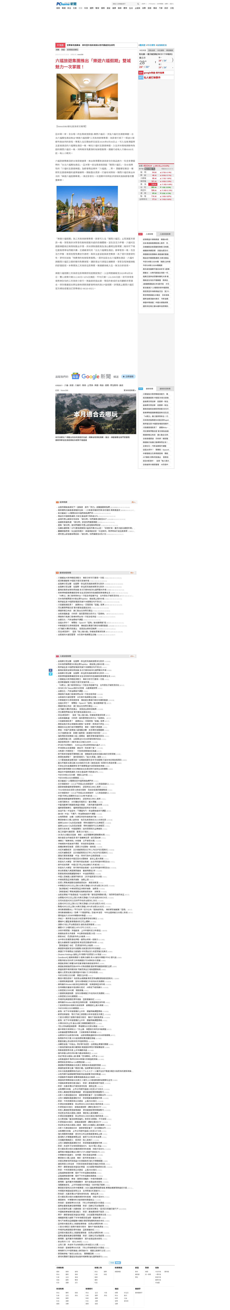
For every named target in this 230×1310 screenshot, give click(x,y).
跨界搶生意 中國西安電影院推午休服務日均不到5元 (163, 424)
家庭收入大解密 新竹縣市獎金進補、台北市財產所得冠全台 (84, 862)
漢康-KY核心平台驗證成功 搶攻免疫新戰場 (76, 925)
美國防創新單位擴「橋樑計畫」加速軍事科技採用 (79, 1068)
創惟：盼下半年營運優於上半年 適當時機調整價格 (80, 1011)
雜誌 (155, 8)
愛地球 (126, 1301)
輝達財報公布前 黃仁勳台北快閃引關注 (159, 435)
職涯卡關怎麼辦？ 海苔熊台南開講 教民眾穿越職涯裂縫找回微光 (85, 978)
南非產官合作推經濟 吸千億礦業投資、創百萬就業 (79, 838)
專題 (64, 8)
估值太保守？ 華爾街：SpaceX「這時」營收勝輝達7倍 (165, 450)
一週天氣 (158, 1274)
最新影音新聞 (165, 389)
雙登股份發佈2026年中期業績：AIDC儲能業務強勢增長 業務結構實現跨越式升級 (92, 1188)
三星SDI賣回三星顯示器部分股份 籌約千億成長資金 (80, 1017)
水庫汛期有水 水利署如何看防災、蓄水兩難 (77, 802)
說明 (166, 4)
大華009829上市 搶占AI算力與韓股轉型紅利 (76, 1023)
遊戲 (107, 385)
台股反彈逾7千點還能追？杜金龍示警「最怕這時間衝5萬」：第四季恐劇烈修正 (91, 895)
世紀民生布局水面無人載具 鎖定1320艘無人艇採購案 (81, 1125)
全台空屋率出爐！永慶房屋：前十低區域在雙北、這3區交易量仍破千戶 (88, 1209)
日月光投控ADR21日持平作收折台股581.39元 (77, 901)
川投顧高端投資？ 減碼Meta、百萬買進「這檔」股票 (165, 427)
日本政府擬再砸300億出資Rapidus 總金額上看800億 (164, 420)
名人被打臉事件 (152, 77)
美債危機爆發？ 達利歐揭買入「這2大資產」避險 (79, 757)
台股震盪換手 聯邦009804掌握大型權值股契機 (78, 1059)
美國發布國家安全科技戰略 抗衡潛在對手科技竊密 (79, 948)
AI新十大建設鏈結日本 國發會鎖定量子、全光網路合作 (82, 1095)
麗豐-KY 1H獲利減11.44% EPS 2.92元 (74, 928)
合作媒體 (160, 4)
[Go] (138, 4)
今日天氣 (142, 50)
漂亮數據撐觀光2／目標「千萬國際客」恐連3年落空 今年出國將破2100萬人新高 (93, 913)
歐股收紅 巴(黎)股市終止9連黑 (71, 936)
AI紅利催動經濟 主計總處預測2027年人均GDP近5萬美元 (83, 850)
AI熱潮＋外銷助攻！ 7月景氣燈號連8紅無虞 (77, 751)
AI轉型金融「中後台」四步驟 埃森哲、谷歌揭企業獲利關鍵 (83, 1044)
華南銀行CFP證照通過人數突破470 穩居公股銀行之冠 (81, 1251)
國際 (91, 8)
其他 (76, 1295)
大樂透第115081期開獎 (68, 996)
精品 (102, 385)
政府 (166, 8)
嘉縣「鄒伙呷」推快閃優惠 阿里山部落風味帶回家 (79, 525)
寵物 (76, 1272)
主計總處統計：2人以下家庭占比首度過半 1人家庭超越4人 (83, 784)
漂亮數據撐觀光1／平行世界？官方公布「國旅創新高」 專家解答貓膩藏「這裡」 (92, 910)
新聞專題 (118, 1268)
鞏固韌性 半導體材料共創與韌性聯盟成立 (76, 1200)
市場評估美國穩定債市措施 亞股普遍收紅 (76, 999)
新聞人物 (98, 1268)
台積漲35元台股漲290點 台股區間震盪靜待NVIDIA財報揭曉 (84, 1035)
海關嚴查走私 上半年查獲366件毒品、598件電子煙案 (81, 1185)
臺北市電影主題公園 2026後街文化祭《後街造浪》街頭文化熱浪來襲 (87, 763)
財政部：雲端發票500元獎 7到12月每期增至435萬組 (81, 1203)
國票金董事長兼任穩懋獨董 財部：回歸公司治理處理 (81, 1206)
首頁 (58, 8)
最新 (57, 1272)
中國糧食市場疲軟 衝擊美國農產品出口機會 (76, 1077)
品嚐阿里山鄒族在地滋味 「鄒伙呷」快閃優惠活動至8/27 (82, 519)
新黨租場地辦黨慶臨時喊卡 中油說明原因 (76, 874)
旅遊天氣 (158, 1277)
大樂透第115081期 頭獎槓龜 (70, 990)
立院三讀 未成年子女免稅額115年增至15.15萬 (78, 1245)
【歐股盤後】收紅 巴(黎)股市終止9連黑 (75, 945)
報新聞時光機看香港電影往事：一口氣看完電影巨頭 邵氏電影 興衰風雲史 (89, 510)
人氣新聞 (146, 234)
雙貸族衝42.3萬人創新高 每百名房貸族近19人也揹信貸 (82, 820)
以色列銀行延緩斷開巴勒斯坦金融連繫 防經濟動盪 (79, 1074)
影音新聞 (60, 1289)
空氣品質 (151, 50)
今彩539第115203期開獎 (68, 1008)
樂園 (96, 385)
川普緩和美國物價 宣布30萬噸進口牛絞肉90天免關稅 (81, 981)
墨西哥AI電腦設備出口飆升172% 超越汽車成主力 (79, 1152)
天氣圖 (157, 1283)
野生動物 (114, 385)
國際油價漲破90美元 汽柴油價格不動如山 (160, 299)
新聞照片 (89, 1289)
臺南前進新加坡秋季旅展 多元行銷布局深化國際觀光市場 (165, 409)
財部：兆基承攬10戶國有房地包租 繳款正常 (77, 1086)
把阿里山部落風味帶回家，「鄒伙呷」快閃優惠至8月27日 (82, 534)
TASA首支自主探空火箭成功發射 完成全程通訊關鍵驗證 (82, 790)
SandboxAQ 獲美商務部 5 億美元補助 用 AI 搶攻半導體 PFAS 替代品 (87, 957)
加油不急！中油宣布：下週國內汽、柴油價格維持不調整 (82, 811)
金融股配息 (161, 45)
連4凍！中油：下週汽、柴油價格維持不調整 (76, 814)
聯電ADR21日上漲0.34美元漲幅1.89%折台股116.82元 (81, 907)
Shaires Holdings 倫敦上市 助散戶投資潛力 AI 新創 (79, 954)
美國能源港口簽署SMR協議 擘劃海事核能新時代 (78, 963)
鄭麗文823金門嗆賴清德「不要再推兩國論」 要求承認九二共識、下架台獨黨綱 (100, 45)
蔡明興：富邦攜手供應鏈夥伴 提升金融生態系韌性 (80, 1182)
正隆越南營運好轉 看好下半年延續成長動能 (77, 1173)
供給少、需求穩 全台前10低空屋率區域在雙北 (77, 919)
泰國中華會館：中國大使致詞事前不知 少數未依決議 (164, 302)
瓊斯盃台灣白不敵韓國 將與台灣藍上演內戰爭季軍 (163, 280)
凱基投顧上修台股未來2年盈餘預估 (73, 1041)
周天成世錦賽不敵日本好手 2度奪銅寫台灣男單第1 (163, 269)
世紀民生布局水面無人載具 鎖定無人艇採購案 (78, 1113)
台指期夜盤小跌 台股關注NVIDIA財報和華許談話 (79, 739)
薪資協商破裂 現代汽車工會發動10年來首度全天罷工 (81, 1014)
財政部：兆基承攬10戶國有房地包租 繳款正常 (78, 1194)
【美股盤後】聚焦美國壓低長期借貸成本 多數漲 (79, 892)
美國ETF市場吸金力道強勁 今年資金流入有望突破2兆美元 (82, 951)
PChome (152, 4)
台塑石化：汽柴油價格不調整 (154, 446)
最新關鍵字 (138, 1293)
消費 (144, 8)
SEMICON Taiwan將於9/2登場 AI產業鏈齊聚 (77, 688)
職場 (97, 8)
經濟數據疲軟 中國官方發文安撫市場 (157, 398)
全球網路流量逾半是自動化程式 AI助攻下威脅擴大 (80, 987)
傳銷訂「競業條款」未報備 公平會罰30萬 (76, 841)
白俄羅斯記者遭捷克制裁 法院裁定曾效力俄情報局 (163, 247)
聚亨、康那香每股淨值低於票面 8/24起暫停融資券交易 (82, 1167)
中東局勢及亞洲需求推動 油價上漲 (73, 880)
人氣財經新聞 (165, 234)
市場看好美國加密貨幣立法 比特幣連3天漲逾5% (79, 1191)
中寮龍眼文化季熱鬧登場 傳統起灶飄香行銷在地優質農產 (166, 453)
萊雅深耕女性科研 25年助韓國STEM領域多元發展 (79, 960)
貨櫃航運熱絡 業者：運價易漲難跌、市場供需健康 (80, 1179)
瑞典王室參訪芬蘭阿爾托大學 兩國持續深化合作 (162, 277)
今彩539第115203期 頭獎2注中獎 (73, 975)
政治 (69, 8)
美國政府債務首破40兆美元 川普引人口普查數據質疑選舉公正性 (85, 1080)
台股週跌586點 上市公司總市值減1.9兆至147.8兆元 (80, 1089)
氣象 (157, 1268)
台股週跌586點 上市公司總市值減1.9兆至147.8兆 (79, 1131)
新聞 (57, 50)
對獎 (147, 1268)
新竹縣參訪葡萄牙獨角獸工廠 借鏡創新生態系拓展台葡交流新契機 (86, 754)
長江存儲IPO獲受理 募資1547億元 (73, 832)
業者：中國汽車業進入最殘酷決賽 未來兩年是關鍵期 (81, 730)
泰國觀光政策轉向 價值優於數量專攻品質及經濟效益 (164, 254)
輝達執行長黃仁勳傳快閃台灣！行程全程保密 (161, 442)
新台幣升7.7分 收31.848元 (70, 1242)
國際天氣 (158, 1280)
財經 (80, 8)
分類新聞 (60, 1268)
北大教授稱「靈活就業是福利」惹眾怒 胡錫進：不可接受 (82, 1119)
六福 (66, 385)
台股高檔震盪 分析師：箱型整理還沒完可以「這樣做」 (165, 439)
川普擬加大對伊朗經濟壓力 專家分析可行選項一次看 (164, 394)
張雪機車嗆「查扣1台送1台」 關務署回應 (76, 1254)
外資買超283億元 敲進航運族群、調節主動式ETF (79, 1107)
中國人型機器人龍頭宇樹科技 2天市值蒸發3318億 (80, 877)
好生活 (126, 1293)
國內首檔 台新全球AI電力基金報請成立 (74, 1053)
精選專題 (118, 1272)
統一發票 (148, 1274)
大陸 (172, 8)
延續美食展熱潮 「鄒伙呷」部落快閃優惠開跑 (77, 522)
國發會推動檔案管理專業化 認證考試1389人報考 (79, 787)
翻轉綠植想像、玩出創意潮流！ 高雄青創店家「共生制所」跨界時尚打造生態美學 (92, 531)
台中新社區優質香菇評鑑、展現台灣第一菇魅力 (78, 939)
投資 (116, 1298)
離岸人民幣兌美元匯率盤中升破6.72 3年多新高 (78, 972)
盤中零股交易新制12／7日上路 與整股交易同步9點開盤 (82, 1029)
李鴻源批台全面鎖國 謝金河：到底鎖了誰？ (77, 748)
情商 (76, 1274)
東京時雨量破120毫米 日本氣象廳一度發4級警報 (163, 295)
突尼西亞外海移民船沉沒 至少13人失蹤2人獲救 (162, 291)
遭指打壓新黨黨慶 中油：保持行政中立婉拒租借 (79, 856)
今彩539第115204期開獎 (152, 265)
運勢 (103, 8)
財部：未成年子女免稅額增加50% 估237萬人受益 (79, 1146)
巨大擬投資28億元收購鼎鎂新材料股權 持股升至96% (81, 1149)
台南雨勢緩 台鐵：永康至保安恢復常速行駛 (77, 817)
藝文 (125, 1295)
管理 (116, 1301)
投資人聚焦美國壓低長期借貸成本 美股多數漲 (78, 883)
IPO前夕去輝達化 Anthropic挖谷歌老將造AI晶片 (79, 745)
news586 (80, 54)
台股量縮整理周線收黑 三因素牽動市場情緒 (77, 1032)
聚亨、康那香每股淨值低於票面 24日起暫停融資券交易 (82, 1215)
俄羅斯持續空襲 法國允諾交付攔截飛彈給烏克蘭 (162, 251)
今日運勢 (150, 45)
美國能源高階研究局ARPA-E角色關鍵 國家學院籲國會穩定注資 (85, 966)
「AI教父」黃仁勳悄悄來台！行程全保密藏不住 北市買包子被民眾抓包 (88, 596)
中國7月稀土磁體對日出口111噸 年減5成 (75, 796)
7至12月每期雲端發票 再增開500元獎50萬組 (77, 1026)
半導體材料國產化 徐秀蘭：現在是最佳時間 (77, 1155)
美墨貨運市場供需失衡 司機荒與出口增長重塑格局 (79, 969)
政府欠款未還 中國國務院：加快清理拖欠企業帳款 (80, 829)
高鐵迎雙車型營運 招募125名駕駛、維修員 (77, 847)
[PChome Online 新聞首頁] (86, 3)
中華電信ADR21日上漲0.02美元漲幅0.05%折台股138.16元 (83, 886)
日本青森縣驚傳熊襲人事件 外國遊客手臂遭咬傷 (162, 243)
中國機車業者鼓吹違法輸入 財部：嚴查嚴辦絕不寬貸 (81, 1083)
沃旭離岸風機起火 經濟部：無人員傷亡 (75, 1140)
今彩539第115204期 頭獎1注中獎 (156, 262)
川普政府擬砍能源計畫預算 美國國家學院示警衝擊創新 (81, 1047)
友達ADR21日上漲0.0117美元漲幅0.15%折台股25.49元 (81, 904)
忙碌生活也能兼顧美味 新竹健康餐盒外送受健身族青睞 (81, 766)
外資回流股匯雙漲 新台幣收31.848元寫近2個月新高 (80, 1104)
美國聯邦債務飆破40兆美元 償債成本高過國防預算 (79, 1065)
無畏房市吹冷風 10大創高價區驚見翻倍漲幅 (76, 1038)
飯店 (121, 385)
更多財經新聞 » (130, 390)
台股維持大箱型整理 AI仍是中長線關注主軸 (161, 465)
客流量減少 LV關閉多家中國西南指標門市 (159, 288)
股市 (143, 4)
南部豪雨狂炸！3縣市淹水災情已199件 (74, 742)
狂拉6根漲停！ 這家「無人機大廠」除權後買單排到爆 (165, 461)
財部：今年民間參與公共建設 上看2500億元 (77, 1101)
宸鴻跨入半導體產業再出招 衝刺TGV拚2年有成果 (79, 1137)
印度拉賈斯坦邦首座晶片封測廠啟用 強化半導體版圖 (80, 1161)
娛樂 (119, 8)
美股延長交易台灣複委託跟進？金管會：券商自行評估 (81, 724)
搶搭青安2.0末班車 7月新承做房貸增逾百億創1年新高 (81, 1164)
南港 (84, 385)
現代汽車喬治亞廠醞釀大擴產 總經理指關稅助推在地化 (81, 1221)
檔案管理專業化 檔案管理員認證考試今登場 (77, 808)
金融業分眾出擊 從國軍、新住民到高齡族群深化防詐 (164, 401)
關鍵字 (138, 1289)
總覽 (116, 1293)
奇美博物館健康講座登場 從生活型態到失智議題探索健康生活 (167, 413)
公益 (125, 1298)
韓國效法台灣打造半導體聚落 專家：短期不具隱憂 (80, 727)
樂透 (146, 1272)
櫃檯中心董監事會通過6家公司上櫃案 (74, 922)
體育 (125, 8)
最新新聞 (146, 389)
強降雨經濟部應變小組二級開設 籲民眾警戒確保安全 (81, 736)
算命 (136, 1272)
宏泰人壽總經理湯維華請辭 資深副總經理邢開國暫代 (81, 1092)
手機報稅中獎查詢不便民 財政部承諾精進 (76, 844)
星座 (108, 8)
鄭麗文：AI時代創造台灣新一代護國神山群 (160, 273)
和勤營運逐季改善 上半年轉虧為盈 (72, 1050)
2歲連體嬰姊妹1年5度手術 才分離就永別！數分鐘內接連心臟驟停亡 (170, 284)
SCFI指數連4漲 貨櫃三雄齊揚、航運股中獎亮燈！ (80, 733)
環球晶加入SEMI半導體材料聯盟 (72, 916)
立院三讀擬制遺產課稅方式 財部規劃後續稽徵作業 (80, 1098)
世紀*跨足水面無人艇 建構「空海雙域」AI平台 (77, 1056)
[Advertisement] (96, 466)
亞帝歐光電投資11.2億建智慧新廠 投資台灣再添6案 (80, 1224)
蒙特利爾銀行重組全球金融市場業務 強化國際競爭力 (80, 1257)
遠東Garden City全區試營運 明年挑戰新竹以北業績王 (81, 823)
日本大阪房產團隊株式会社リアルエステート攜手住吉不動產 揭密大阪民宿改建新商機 (94, 1071)
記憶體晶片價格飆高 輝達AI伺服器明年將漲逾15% (163, 239)
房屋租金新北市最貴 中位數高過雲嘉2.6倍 (76, 933)
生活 (131, 8)
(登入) (172, 4)
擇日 (136, 1277)
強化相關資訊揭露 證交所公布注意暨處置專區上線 (80, 1134)
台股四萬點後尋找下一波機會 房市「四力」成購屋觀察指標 (84, 507)
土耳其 (90, 385)
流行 (76, 1283)
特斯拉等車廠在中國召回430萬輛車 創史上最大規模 (80, 859)
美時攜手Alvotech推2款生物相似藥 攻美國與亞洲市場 (81, 984)
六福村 (78, 385)
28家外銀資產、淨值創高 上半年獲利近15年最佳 (79, 931)
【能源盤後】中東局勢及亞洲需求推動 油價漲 (78, 889)
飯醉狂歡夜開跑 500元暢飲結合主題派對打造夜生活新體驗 (83, 769)
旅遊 (149, 8)
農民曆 (142, 45)
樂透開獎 (169, 50)
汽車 (161, 8)
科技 (86, 8)
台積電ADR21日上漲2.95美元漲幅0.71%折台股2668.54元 (82, 898)
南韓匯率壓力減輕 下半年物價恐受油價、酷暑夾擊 (79, 1218)
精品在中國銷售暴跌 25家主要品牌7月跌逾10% (161, 258)
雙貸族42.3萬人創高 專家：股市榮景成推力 (77, 1158)
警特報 (166, 1272)
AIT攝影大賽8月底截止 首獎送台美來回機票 (161, 457)
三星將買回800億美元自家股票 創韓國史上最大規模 (80, 1005)
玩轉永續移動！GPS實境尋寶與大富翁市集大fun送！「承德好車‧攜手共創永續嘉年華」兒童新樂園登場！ (103, 528)
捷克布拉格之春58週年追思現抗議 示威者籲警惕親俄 (164, 306)
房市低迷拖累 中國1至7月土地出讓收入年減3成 (79, 865)
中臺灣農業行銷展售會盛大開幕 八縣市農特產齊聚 (80, 805)
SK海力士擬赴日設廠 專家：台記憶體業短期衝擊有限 (81, 835)
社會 (75, 8)
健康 (114, 8)
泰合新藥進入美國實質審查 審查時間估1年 (76, 871)
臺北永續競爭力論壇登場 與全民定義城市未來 (77, 942)
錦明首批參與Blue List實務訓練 (71, 1062)
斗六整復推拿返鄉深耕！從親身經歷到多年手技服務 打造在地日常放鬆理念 (90, 760)
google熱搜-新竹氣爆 (154, 72)
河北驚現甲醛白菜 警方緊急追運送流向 (158, 431)
